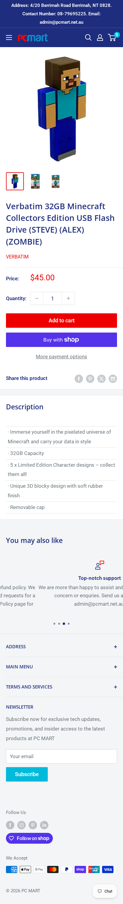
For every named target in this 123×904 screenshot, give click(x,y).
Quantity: (16, 298)
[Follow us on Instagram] (21, 825)
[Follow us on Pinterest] (33, 825)
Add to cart (62, 320)
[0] (112, 37)
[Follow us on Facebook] (10, 825)
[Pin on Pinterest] (90, 378)
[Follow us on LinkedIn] (44, 825)
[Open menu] (9, 37)
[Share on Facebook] (79, 378)
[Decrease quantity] (36, 298)
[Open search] (88, 37)
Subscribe (27, 774)
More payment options (61, 357)
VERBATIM (17, 257)
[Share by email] (113, 378)
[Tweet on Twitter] (101, 378)
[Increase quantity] (68, 298)
